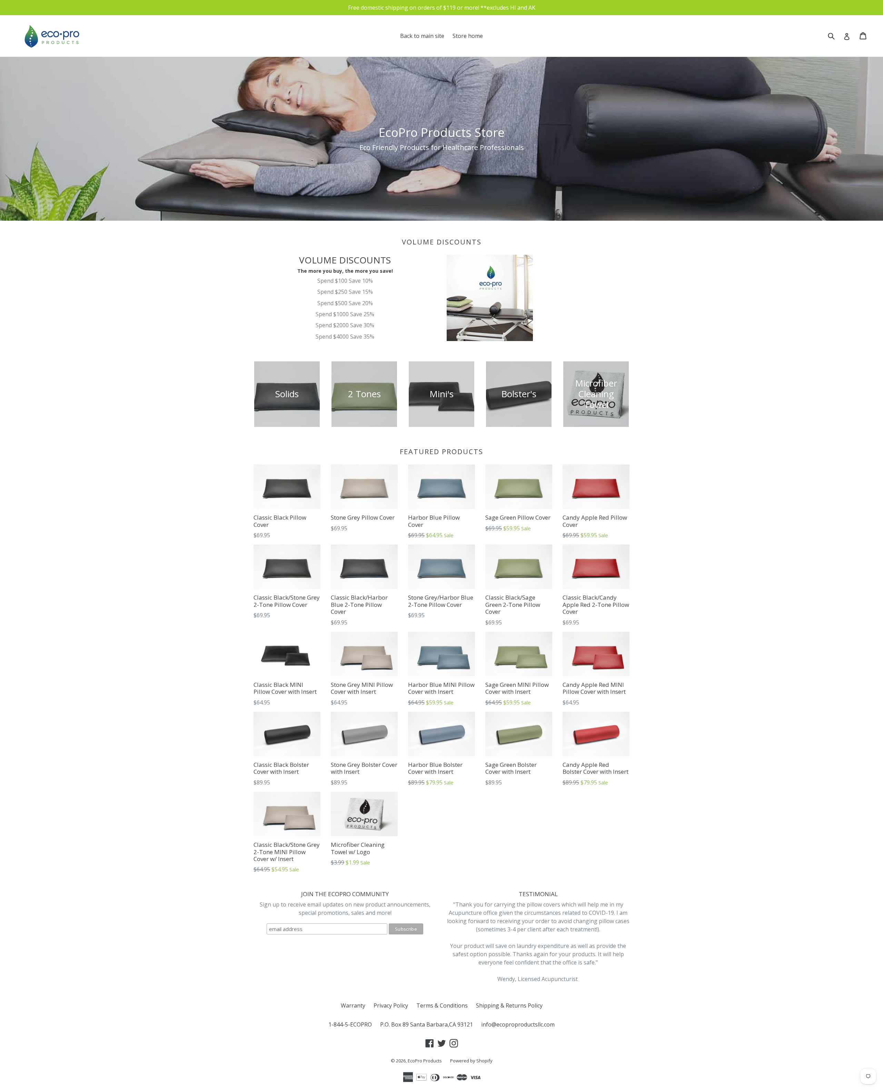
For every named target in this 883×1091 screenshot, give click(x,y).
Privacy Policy (391, 1005)
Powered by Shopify (471, 1061)
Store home (468, 36)
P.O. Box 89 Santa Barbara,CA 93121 (426, 1024)
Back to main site (422, 36)
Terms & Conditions (442, 1005)
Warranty (353, 1005)
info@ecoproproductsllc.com (518, 1024)
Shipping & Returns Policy (509, 1005)
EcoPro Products (425, 1061)
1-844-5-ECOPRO (350, 1024)
